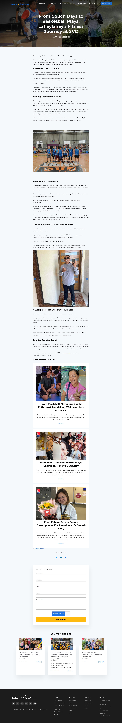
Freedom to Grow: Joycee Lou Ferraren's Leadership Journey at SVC (29, 655)
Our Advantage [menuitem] (73, 705)
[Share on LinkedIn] (61, 557)
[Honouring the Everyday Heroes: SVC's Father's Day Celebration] (93, 644)
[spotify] (35, 703)
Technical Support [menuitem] (58, 711)
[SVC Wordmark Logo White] (19, 3)
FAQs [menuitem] (86, 708)
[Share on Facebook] (65, 557)
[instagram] (22, 703)
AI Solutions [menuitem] (57, 714)
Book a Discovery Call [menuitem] (105, 715)
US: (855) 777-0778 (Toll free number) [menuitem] (105, 701)
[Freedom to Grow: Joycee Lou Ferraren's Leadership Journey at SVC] (30, 644)
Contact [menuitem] (102, 697)
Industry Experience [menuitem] (75, 3)
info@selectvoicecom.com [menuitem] (106, 707)
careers (67, 353)
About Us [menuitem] (64, 3)
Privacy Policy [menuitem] (44, 710)
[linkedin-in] (17, 703)
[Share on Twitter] (56, 557)
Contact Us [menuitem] (95, 3)
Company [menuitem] (72, 697)
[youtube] (26, 703)
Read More (61, 423)
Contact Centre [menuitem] (58, 700)
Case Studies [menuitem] (88, 700)
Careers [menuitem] (71, 710)
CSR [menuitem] (70, 713)
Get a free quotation (106, 3)
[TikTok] (30, 703)
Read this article (23, 662)
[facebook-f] (13, 703)
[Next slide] (87, 152)
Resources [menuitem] (86, 3)
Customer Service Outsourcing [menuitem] (58, 708)
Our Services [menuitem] (42, 3)
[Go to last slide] (35, 152)
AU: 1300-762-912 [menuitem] (104, 704)
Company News (39, 548)
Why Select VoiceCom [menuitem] (54, 3)
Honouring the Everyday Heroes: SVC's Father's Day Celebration (92, 655)
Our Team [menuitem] (71, 703)
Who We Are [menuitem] (72, 700)
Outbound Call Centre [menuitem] (59, 703)
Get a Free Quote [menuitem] (104, 710)
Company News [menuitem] (88, 703)
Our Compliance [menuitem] (73, 708)
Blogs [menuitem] (86, 705)
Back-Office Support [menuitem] (59, 705)
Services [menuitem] (56, 697)
